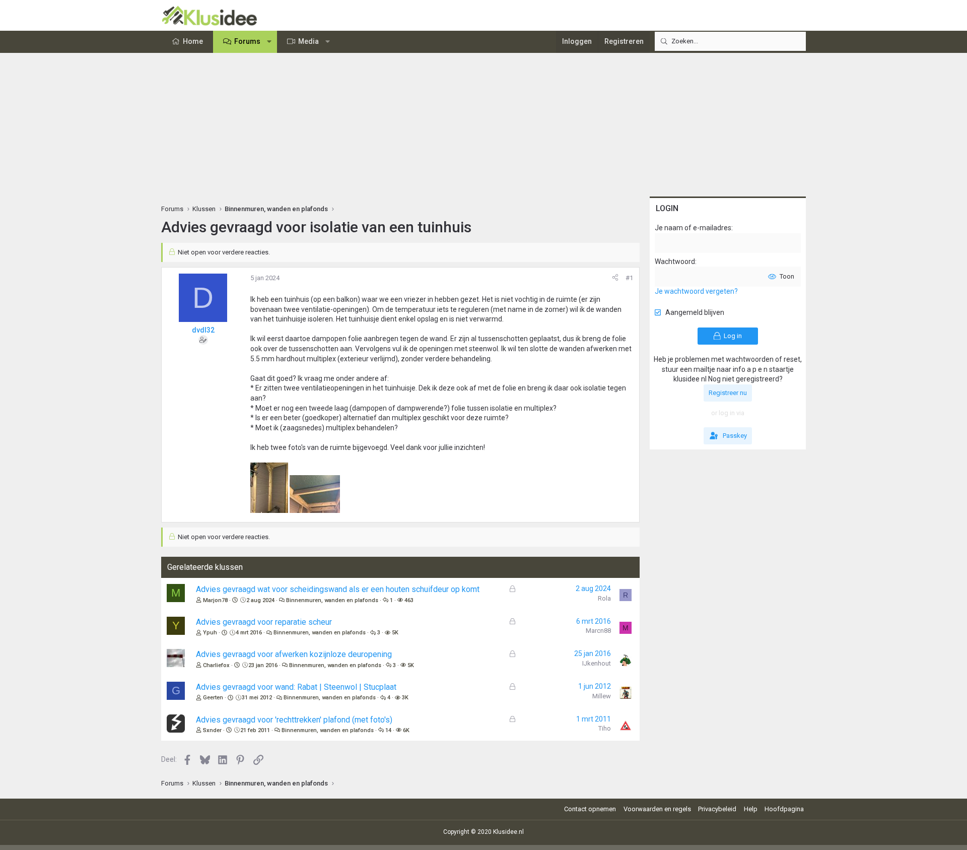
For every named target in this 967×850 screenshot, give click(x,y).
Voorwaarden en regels (657, 809)
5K (395, 632)
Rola (604, 598)
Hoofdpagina (784, 809)
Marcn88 (598, 630)
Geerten (213, 697)
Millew (601, 696)
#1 (629, 278)
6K (406, 730)
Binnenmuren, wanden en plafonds (332, 600)
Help (750, 809)
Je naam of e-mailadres (693, 228)
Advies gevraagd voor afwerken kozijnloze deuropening (294, 654)
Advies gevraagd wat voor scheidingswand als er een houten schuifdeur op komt (337, 589)
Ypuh (210, 632)
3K (405, 697)
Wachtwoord (675, 261)
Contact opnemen (590, 809)
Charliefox (216, 665)
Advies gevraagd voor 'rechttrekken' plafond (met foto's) (294, 720)
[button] (269, 42)
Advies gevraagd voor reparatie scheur (264, 622)
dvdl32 (203, 330)
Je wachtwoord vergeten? (696, 291)
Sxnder (212, 730)
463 (408, 600)
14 (388, 730)
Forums (247, 41)
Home (193, 41)
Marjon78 (215, 600)
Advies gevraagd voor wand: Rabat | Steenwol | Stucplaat (296, 687)
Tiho (604, 728)
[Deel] (615, 278)
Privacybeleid (717, 809)
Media (308, 41)
